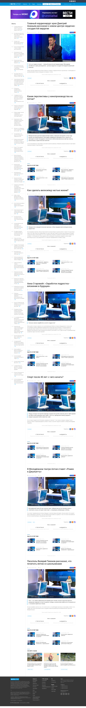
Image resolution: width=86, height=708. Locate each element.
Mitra (28, 702)
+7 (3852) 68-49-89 (64, 688)
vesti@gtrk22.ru (63, 691)
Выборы (58, 4)
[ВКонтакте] (70, 1)
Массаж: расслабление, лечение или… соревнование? (67, 549)
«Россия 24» (53, 682)
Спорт (51, 223)
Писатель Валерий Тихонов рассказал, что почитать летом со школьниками (67, 271)
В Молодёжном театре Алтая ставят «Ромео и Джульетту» (67, 178)
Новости (25, 4)
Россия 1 (45, 4)
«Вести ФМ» (53, 689)
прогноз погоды (64, 669)
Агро (34, 690)
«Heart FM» (53, 691)
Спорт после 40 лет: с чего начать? (41, 178)
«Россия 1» (53, 680)
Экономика (35, 688)
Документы (44, 688)
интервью (29, 78)
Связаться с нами (67, 4)
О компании (44, 680)
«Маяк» (52, 687)
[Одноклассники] (71, 1)
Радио (33, 4)
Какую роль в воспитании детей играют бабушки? (67, 643)
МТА (34, 522)
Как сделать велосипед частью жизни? (41, 170)
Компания (39, 4)
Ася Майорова (36, 131)
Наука (52, 60)
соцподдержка (47, 669)
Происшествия (35, 685)
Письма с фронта (36, 699)
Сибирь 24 (51, 4)
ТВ (29, 4)
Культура (52, 131)
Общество (35, 683)
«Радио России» (54, 686)
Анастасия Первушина (36, 410)
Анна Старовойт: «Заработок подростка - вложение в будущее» (67, 170)
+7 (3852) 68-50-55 (64, 685)
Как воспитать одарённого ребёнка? (67, 456)
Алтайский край (68, 60)
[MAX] (74, 1)
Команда (44, 682)
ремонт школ (30, 669)
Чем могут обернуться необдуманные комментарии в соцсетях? (67, 364)
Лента (13, 24)
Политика (34, 686)
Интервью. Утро (68, 131)
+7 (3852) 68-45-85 (64, 687)
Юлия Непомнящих (36, 60)
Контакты (44, 683)
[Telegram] (73, 1)
